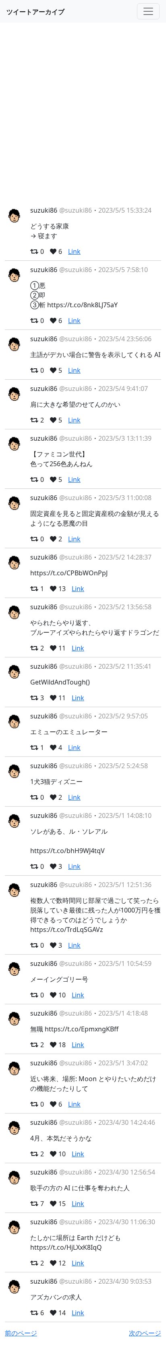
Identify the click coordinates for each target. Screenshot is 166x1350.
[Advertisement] (83, 114)
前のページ (21, 1333)
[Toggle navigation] (148, 11)
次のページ (145, 1333)
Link (74, 251)
